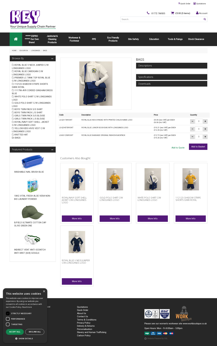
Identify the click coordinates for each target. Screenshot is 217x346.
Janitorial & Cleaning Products (52, 39)
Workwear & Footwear (74, 39)
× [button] (44, 291)
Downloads (144, 83)
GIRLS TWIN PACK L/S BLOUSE (29, 118)
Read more (27, 307)
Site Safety (133, 39)
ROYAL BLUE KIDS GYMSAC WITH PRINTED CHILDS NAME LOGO (106, 120)
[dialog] (25, 315)
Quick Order (185, 4)
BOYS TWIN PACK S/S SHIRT (28, 109)
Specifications (145, 77)
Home (14, 50)
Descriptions (145, 65)
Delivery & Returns (86, 326)
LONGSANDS (35, 50)
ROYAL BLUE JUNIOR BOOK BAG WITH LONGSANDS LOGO (104, 128)
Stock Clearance (196, 39)
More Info (77, 218)
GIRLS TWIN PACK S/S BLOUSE (29, 115)
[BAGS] (96, 83)
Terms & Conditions (86, 319)
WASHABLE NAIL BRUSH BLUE (29, 172)
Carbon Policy (83, 335)
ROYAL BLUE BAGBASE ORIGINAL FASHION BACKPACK (103, 135)
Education (154, 39)
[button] (25, 338)
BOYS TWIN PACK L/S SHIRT (28, 112)
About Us (81, 313)
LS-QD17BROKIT (65, 120)
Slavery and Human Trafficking (91, 332)
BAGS (45, 50)
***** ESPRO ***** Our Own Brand (32, 39)
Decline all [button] (35, 331)
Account (203, 13)
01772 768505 (158, 13)
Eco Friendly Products (113, 39)
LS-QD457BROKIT (66, 128)
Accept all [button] (15, 331)
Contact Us (82, 316)
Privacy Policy (83, 322)
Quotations (201, 4)
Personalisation (84, 329)
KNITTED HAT (21, 134)
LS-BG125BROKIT (66, 135)
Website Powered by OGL (157, 338)
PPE (94, 39)
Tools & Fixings (175, 39)
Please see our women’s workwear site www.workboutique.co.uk (175, 323)
